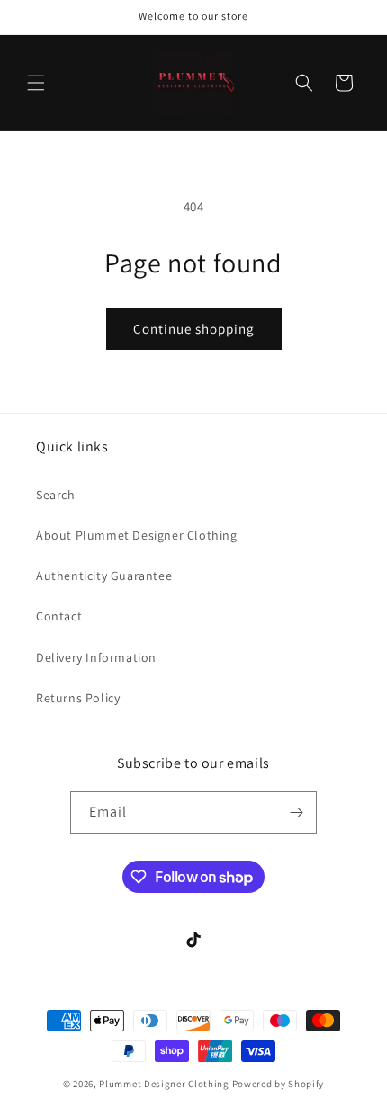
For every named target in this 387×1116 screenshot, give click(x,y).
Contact (59, 616)
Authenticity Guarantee (104, 575)
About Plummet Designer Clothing (137, 535)
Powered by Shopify (278, 1083)
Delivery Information (96, 657)
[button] (36, 83)
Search (56, 495)
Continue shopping (194, 328)
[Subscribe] (296, 812)
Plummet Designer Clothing (164, 1083)
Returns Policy (78, 698)
